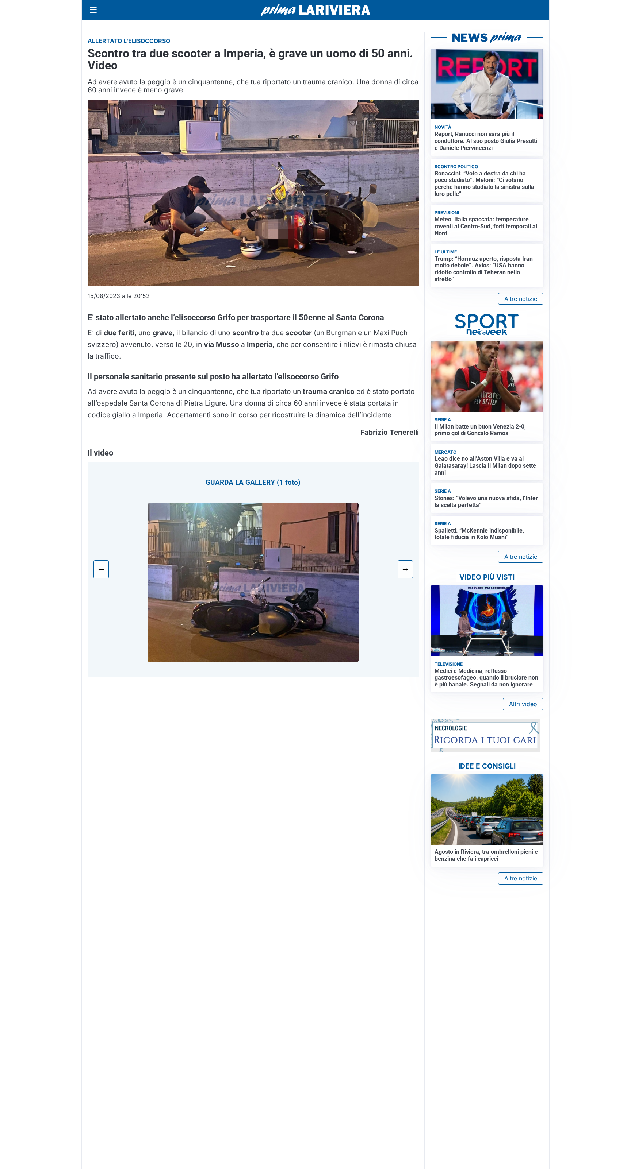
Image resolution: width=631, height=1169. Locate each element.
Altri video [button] (523, 704)
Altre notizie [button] (520, 298)
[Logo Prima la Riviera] (315, 10)
